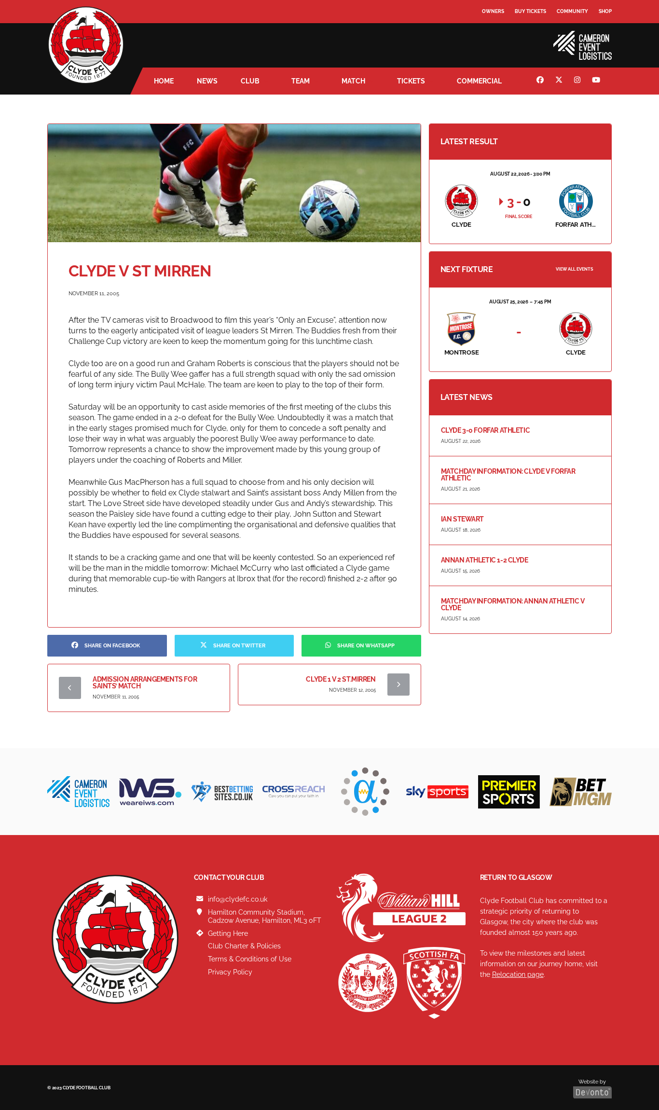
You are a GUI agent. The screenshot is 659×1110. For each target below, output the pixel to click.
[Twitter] (560, 81)
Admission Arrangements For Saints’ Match (145, 682)
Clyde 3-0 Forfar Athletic (485, 430)
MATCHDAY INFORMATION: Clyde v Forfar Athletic (508, 474)
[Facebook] (541, 81)
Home (164, 81)
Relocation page (518, 974)
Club (250, 81)
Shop (605, 11)
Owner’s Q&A (499, 38)
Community (572, 11)
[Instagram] (578, 81)
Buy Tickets (530, 11)
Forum (491, 31)
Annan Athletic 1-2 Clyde (484, 560)
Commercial (479, 81)
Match (353, 81)
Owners (493, 11)
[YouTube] (597, 81)
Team (300, 81)
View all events (574, 269)
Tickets (411, 81)
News (207, 81)
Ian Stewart (462, 519)
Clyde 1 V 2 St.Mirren (340, 679)
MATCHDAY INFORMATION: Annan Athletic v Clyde (513, 604)
